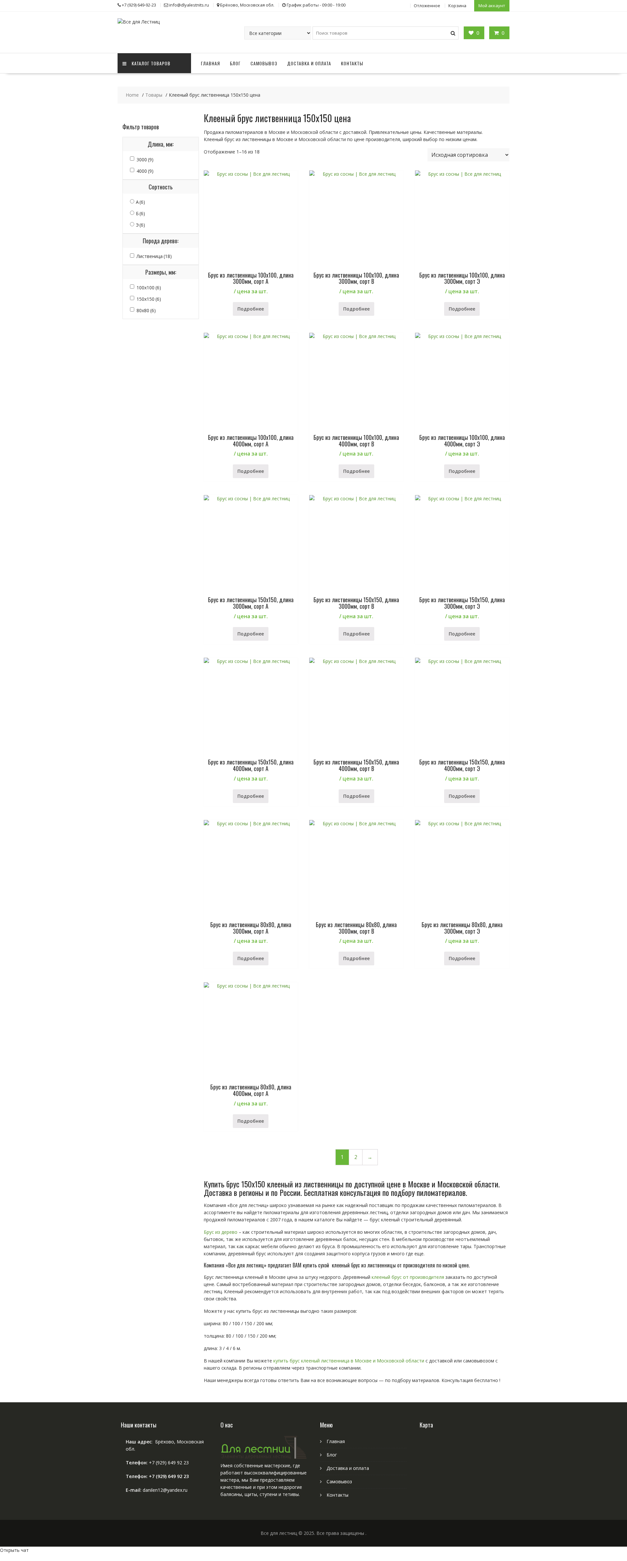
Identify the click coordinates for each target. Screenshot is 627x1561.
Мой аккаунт (491, 5)
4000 (145, 171)
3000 (145, 159)
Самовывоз (263, 63)
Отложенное (427, 5)
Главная (210, 63)
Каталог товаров (151, 63)
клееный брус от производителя (407, 1277)
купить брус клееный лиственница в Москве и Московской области (348, 1361)
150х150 (149, 299)
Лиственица (154, 256)
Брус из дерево (220, 1232)
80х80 (146, 310)
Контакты (352, 63)
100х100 (149, 287)
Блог (235, 63)
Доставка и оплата (309, 63)
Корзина (457, 5)
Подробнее (250, 309)
